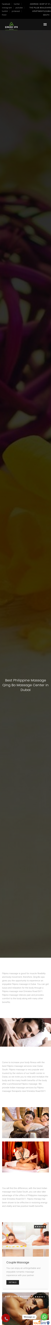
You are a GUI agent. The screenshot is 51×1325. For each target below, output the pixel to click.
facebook (6, 4)
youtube (19, 8)
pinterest (16, 11)
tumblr (5, 11)
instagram (7, 8)
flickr (4, 15)
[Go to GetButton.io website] (44, 1322)
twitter (17, 4)
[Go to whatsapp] (44, 1316)
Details (12, 1282)
